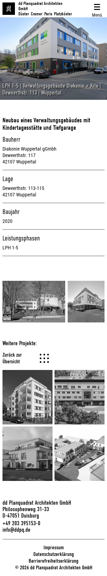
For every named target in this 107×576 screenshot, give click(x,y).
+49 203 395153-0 (21, 523)
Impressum (54, 547)
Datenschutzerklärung (53, 554)
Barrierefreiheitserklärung (53, 561)
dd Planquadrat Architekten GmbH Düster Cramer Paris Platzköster (45, 9)
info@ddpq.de (16, 529)
